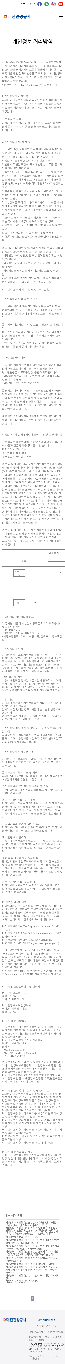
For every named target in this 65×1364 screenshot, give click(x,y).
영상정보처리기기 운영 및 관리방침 (47, 1332)
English (31, 3)
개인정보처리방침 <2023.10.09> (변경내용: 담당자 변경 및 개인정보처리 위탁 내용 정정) (32, 1241)
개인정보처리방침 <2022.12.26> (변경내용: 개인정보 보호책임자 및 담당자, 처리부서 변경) (32, 1247)
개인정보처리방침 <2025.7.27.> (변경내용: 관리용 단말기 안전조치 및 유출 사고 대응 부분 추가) (32, 1224)
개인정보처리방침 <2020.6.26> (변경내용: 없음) (30, 1264)
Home (22, 3)
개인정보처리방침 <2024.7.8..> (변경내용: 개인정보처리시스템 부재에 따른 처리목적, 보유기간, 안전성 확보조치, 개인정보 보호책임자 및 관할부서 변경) (32, 1231)
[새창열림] (39, 3)
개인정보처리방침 (47, 1320)
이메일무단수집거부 (47, 1326)
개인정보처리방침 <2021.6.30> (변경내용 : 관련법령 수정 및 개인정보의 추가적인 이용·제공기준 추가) (32, 1253)
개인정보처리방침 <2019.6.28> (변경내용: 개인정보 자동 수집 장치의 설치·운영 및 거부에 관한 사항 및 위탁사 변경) (32, 1270)
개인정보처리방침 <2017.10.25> (22, 1281)
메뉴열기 (61, 16)
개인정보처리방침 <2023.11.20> (22, 1237)
